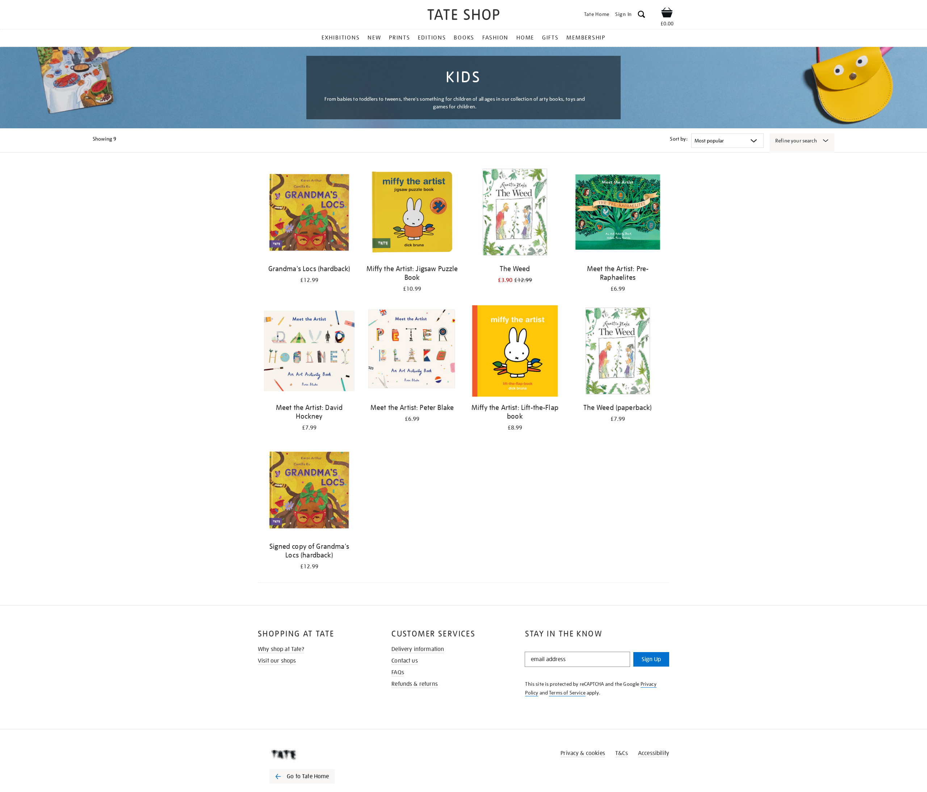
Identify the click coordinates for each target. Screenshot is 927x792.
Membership (585, 37)
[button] (641, 15)
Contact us (404, 660)
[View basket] (667, 14)
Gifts (550, 37)
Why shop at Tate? (281, 649)
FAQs (397, 672)
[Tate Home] (315, 754)
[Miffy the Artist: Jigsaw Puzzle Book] (412, 213)
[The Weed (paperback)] (618, 352)
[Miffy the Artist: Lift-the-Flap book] (515, 352)
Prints (399, 37)
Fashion (495, 37)
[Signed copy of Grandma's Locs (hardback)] (309, 491)
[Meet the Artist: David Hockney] (309, 352)
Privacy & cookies (583, 753)
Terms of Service (567, 692)
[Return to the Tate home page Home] (463, 15)
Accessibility (653, 753)
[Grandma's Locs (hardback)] (309, 213)
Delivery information (417, 649)
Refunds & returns (414, 684)
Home (525, 37)
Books (464, 37)
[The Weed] (515, 213)
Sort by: (678, 139)
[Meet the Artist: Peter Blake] (412, 352)
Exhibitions (341, 37)
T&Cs (621, 753)
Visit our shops (277, 660)
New (374, 37)
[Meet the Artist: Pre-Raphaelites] (618, 213)
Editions (432, 37)
